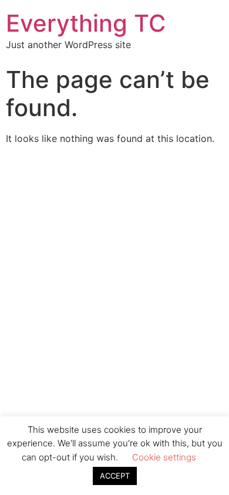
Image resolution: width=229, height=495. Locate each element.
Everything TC (86, 23)
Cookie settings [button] (164, 457)
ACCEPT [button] (115, 475)
